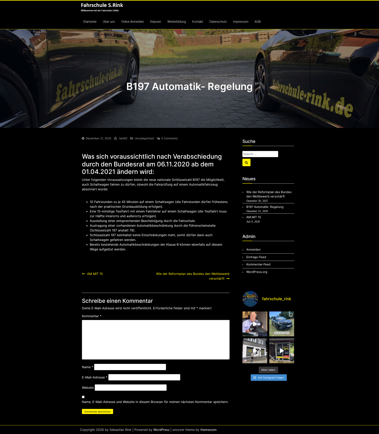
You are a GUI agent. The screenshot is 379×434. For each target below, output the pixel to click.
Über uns (109, 22)
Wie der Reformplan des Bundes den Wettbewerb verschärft (193, 276)
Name (87, 367)
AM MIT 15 (95, 274)
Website (88, 388)
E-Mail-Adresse (94, 377)
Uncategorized (144, 138)
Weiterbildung (176, 22)
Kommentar (91, 316)
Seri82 (123, 138)
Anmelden (253, 249)
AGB (258, 22)
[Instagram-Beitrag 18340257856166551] (254, 350)
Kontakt (197, 22)
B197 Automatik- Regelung (264, 207)
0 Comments (169, 138)
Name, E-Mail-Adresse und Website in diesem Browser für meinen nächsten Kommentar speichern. (155, 402)
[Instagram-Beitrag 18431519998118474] (254, 323)
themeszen (208, 430)
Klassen (155, 22)
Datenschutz (218, 22)
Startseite (90, 22)
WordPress (161, 430)
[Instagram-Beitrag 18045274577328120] (281, 350)
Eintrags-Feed (256, 257)
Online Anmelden (132, 22)
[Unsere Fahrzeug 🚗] (281, 323)
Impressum (240, 22)
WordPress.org (256, 272)
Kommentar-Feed (258, 264)
